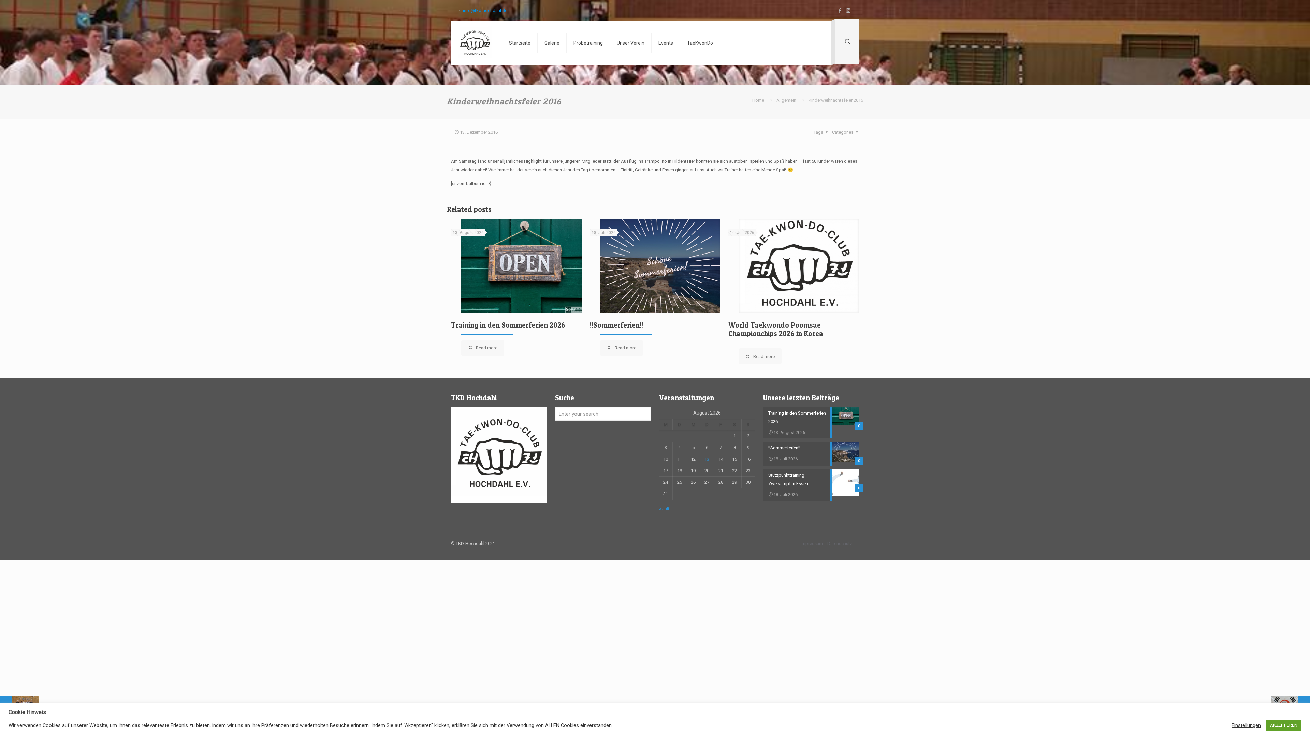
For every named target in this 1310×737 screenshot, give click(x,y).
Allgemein (786, 100)
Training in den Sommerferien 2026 (508, 325)
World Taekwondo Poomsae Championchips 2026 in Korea (775, 329)
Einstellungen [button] (1246, 725)
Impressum (812, 543)
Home (758, 100)
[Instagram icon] (848, 11)
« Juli (664, 508)
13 (706, 459)
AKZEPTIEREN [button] (1283, 725)
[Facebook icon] (839, 11)
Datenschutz (839, 543)
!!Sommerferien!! (616, 325)
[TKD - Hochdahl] (475, 43)
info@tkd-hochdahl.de (485, 10)
